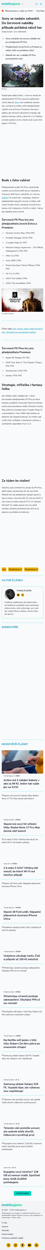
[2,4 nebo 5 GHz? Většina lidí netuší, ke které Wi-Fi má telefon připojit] (22, 849)
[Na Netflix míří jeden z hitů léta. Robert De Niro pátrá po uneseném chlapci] (22, 1022)
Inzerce (5, 1226)
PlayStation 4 (15, 569)
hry (4, 569)
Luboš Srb (6, 864)
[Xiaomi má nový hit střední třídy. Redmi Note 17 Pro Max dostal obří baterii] (22, 806)
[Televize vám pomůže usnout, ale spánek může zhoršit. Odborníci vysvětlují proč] (22, 1109)
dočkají (5, 197)
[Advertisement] (22, 150)
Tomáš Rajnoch (8, 776)
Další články (22, 1193)
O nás (4, 1222)
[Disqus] (22, 660)
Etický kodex (7, 1234)
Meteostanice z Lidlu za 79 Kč (19, 11)
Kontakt (5, 1230)
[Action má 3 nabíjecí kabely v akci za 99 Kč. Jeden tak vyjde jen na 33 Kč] (22, 762)
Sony (17, 102)
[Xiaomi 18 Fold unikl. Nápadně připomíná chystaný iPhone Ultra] (22, 893)
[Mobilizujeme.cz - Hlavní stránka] (11, 4)
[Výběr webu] (22, 4)
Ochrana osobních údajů (12, 1238)
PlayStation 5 (31, 569)
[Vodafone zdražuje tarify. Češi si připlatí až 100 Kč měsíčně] (22, 937)
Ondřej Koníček (7, 32)
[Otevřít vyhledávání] (36, 4)
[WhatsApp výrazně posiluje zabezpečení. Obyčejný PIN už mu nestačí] (22, 978)
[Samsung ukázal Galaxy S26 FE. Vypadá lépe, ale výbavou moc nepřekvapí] (22, 1065)
